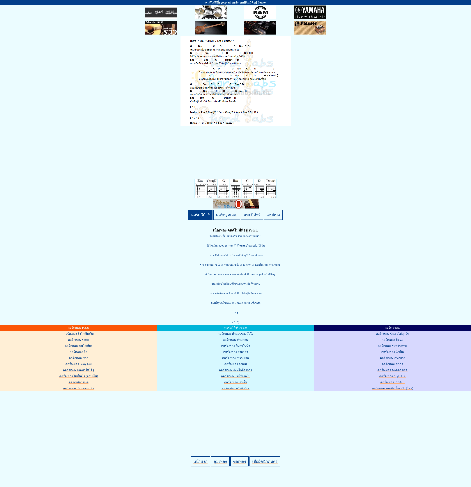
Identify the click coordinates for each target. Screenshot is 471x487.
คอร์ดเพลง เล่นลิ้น (235, 382)
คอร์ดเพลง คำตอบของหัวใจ (235, 333)
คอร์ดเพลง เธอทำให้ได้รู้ (78, 370)
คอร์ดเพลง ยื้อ (78, 351)
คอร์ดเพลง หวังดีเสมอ (235, 388)
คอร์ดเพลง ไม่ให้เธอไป (235, 376)
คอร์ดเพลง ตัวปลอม (235, 339)
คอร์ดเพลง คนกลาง (392, 358)
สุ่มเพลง (220, 461)
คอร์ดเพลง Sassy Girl (78, 364)
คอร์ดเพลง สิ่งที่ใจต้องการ (235, 370)
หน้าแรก (200, 461)
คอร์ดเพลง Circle (78, 339)
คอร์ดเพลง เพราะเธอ (235, 358)
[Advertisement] (236, 417)
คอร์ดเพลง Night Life (392, 376)
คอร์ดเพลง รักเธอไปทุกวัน (392, 333)
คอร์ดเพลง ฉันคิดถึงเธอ (392, 370)
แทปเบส (273, 215)
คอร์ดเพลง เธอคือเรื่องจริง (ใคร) (392, 388)
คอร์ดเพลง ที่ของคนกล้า (78, 388)
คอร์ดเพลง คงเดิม (235, 364)
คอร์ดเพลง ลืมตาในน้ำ (235, 345)
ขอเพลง (239, 461)
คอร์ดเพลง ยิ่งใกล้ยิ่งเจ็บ (78, 333)
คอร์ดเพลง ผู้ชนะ (392, 339)
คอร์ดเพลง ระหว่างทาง (392, 345)
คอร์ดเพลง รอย (78, 358)
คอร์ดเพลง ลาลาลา (235, 351)
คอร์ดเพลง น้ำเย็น (392, 351)
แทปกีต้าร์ (252, 215)
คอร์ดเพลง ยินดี (78, 382)
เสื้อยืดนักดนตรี (265, 461)
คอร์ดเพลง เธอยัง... (392, 382)
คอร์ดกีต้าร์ (200, 215)
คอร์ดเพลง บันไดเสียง (78, 345)
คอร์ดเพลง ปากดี (392, 364)
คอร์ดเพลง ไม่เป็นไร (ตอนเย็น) (78, 376)
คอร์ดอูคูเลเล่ (227, 215)
